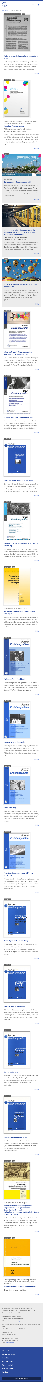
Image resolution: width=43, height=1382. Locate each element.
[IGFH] (4, 4)
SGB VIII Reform (8, 1368)
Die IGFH (5, 1351)
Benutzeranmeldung (22, 1378)
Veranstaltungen (8, 1354)
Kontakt (5, 1372)
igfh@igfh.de (10, 1343)
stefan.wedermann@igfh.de (14, 1321)
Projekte (5, 1358)
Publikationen (7, 1361)
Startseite (5, 10)
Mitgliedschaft (7, 1365)
